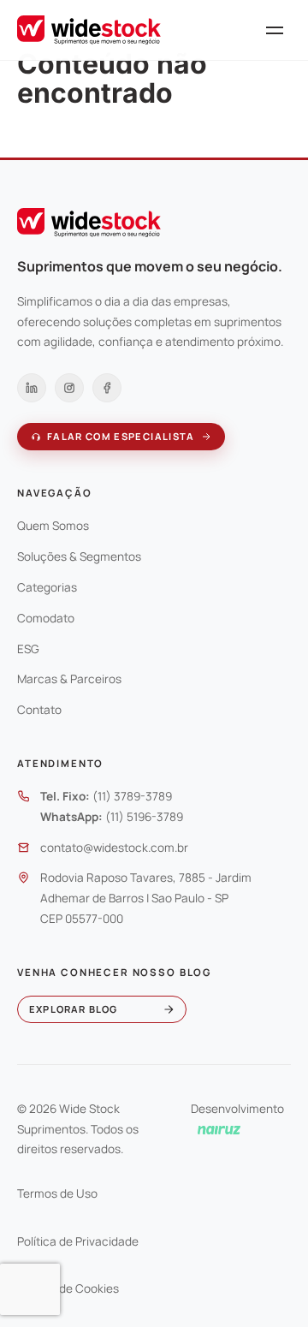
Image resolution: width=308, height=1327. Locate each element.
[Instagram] (69, 387)
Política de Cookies (68, 1288)
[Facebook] (106, 387)
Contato (39, 709)
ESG (28, 649)
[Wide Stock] (89, 30)
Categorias (47, 587)
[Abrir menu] (274, 30)
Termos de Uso (57, 1193)
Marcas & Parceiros (69, 679)
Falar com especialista (121, 436)
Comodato (45, 618)
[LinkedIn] (31, 387)
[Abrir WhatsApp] (265, 1284)
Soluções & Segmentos (79, 556)
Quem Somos (53, 525)
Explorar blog (73, 1009)
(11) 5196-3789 (144, 816)
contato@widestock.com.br (114, 847)
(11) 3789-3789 (132, 796)
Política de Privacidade (78, 1241)
